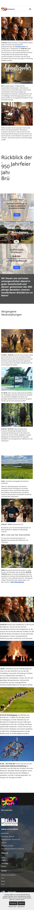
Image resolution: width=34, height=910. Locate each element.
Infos (17, 215)
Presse (3, 881)
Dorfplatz (3, 842)
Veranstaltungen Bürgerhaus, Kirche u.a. (12, 848)
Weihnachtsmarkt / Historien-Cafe (10, 839)
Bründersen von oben (7, 845)
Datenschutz (4, 863)
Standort (3, 866)
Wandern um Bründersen (8, 875)
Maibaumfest (5, 833)
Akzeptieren (13, 903)
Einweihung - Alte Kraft (7, 836)
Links (2, 878)
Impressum (4, 860)
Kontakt (3, 857)
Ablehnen (21, 903)
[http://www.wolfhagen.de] (17, 822)
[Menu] (29, 9)
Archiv (3, 884)
